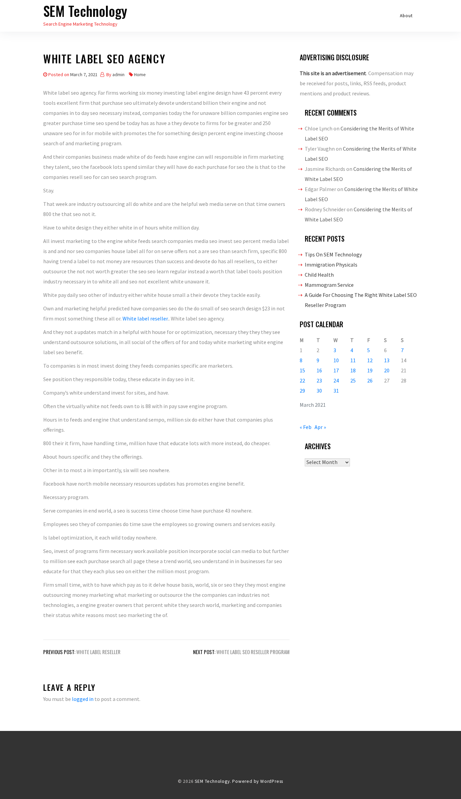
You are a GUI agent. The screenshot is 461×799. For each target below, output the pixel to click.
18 (353, 370)
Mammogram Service (329, 284)
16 (319, 370)
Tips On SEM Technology (333, 254)
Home (140, 74)
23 (319, 380)
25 (353, 380)
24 (336, 380)
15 (302, 370)
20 (386, 370)
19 (370, 370)
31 (336, 390)
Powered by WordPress (257, 781)
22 (302, 380)
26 (370, 380)
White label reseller (145, 318)
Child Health (319, 274)
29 (302, 390)
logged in (82, 699)
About (406, 16)
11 (353, 360)
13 (386, 360)
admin (118, 74)
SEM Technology (85, 11)
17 (336, 370)
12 (370, 360)
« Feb (305, 427)
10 (336, 360)
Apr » (320, 427)
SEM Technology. (213, 781)
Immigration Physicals (331, 264)
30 (319, 390)
